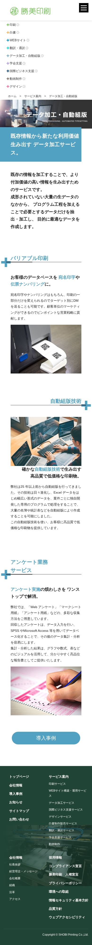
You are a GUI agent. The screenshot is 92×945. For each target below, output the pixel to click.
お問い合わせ (19, 819)
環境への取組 (59, 891)
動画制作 (54, 844)
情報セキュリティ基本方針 (68, 900)
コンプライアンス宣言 (65, 866)
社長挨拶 (15, 864)
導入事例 (46, 738)
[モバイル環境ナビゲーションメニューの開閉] (83, 7)
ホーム (12, 96)
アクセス (15, 899)
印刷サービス (57, 783)
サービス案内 (32, 96)
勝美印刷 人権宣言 (64, 874)
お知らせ (15, 802)
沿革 (12, 892)
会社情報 (15, 785)
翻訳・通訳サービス (61, 830)
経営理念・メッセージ (23, 871)
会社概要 (15, 878)
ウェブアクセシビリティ (67, 917)
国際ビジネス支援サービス (66, 809)
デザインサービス (60, 816)
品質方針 (55, 909)
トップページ (19, 776)
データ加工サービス (61, 802)
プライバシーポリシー (65, 883)
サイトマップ (19, 811)
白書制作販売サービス (63, 823)
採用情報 (55, 857)
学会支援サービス (60, 837)
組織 (12, 885)
